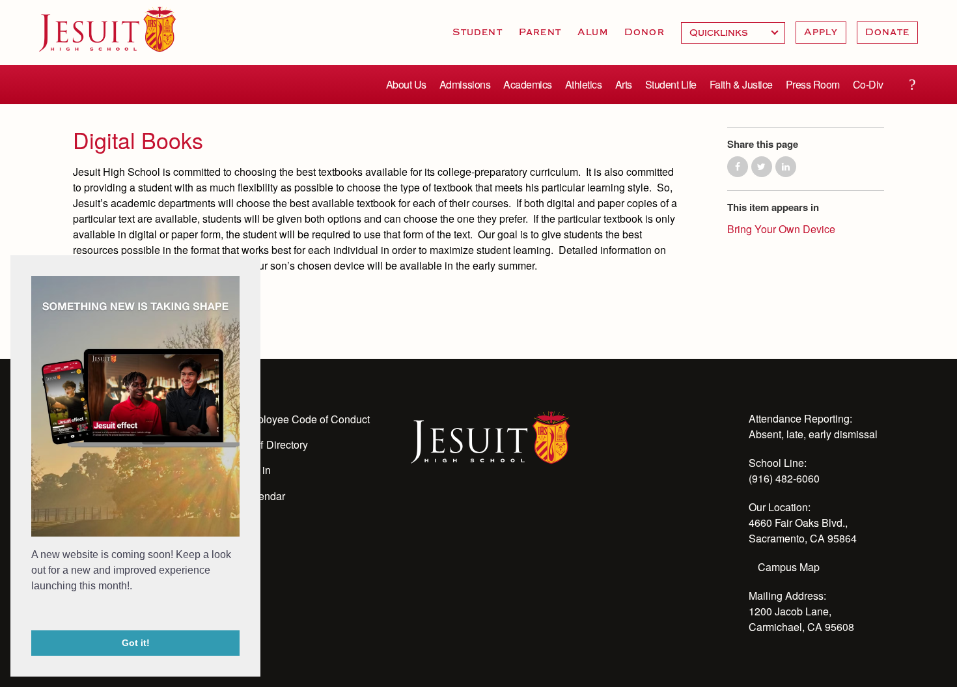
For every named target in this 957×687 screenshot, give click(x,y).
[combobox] (733, 33)
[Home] (490, 436)
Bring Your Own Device (781, 228)
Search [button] (912, 84)
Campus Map (789, 566)
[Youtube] (418, 511)
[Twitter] (489, 511)
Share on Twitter (761, 166)
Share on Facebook (737, 166)
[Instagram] (453, 511)
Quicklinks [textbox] (733, 33)
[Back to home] (107, 29)
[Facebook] (524, 511)
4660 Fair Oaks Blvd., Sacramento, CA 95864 (803, 530)
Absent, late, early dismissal (813, 434)
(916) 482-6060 (784, 478)
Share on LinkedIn (785, 166)
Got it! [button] (136, 643)
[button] (33, 613)
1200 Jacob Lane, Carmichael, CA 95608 (801, 619)
